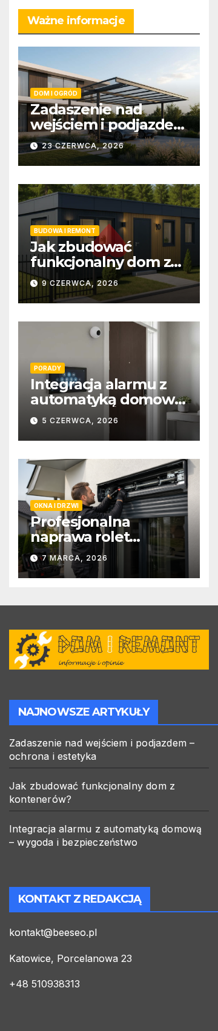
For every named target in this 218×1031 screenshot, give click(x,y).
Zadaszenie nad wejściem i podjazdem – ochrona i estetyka (109, 124)
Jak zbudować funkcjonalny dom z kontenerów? (100, 262)
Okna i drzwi (56, 505)
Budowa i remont (65, 230)
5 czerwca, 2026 (80, 420)
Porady (47, 368)
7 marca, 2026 (75, 557)
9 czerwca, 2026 (80, 283)
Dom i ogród (56, 93)
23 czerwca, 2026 (83, 145)
